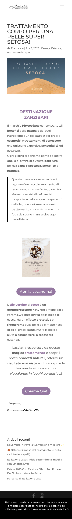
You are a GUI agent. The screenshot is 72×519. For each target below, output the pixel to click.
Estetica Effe (31, 410)
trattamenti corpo (18, 52)
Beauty (45, 48)
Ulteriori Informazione (38, 513)
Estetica (56, 48)
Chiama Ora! (36, 391)
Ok (23, 513)
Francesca (17, 48)
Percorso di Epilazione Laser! (25, 478)
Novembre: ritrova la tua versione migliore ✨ (35, 444)
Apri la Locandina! (36, 291)
